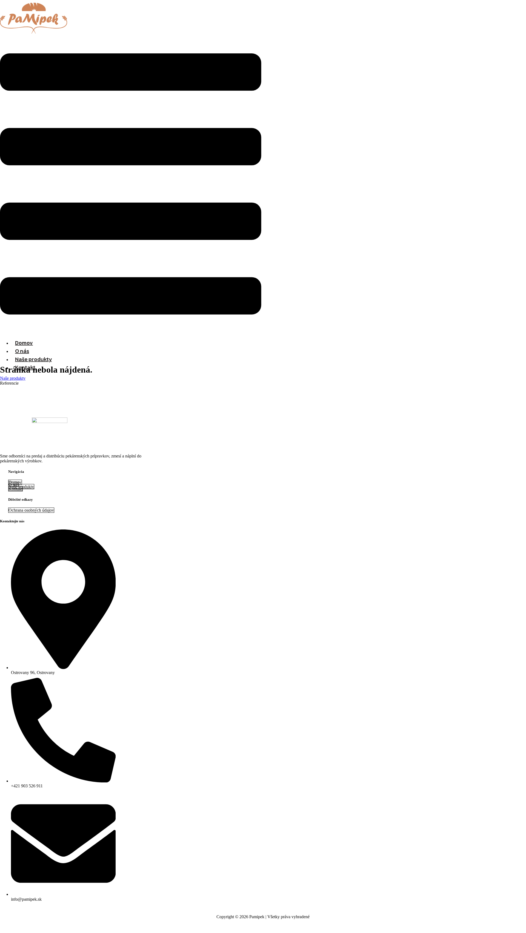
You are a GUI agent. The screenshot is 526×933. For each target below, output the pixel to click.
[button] (130, 184)
